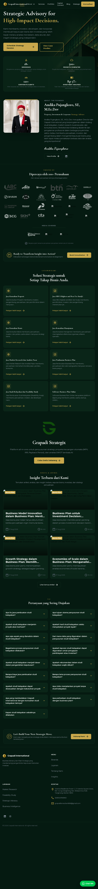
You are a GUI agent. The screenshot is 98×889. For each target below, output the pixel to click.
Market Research (10, 789)
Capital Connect (60, 4)
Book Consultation (79, 255)
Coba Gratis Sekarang (49, 460)
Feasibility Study (9, 795)
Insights (54, 777)
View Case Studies (48, 47)
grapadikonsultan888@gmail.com (67, 803)
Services (41, 4)
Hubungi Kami (81, 736)
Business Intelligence (11, 806)
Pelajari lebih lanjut (15, 310)
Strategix (76, 4)
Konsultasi (88, 4)
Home (22, 4)
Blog (68, 4)
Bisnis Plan (10, 492)
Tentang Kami (57, 771)
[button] (25, 613)
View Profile (53, 156)
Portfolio (51, 4)
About (31, 4)
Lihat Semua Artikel (49, 584)
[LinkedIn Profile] (66, 156)
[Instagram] (10, 816)
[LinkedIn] (5, 816)
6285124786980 (61, 798)
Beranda (54, 760)
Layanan (54, 765)
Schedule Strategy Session (21, 47)
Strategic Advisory (10, 801)
